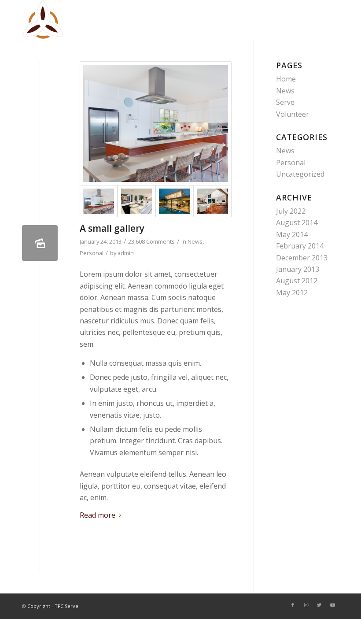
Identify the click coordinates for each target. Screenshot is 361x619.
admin (126, 253)
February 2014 (300, 246)
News (195, 241)
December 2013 (302, 258)
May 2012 (292, 292)
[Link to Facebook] (292, 605)
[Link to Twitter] (319, 605)
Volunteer (292, 114)
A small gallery (112, 228)
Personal (91, 253)
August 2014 (296, 222)
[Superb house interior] (136, 201)
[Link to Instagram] (306, 605)
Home (286, 79)
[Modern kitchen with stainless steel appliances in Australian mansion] (156, 123)
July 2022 (291, 211)
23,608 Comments (151, 241)
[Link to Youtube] (332, 605)
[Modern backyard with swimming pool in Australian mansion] (174, 201)
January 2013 (297, 269)
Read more (97, 515)
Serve (285, 102)
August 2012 (296, 280)
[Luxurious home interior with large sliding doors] (212, 201)
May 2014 (292, 234)
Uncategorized (300, 174)
